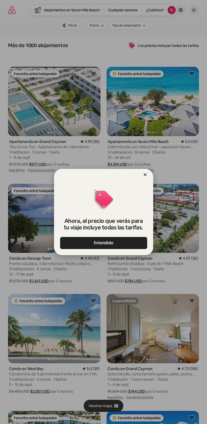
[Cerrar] (145, 175)
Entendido (103, 243)
